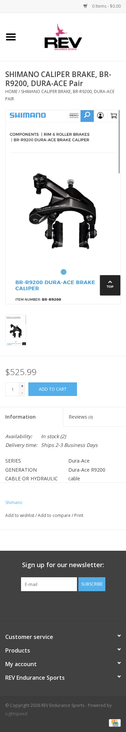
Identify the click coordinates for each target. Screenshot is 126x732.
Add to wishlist (19, 515)
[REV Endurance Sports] (74, 36)
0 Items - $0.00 (106, 6)
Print (78, 515)
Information (20, 416)
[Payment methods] (113, 722)
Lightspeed (16, 714)
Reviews (81, 416)
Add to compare (55, 515)
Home (11, 91)
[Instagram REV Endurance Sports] (100, 605)
